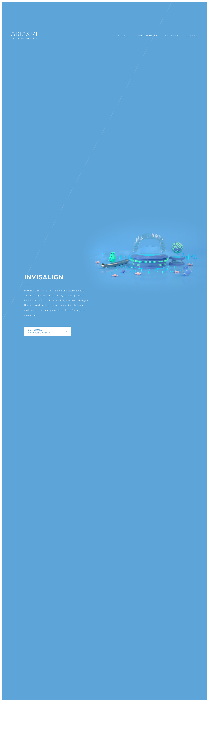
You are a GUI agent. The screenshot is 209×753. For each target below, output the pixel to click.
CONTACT (192, 35)
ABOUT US (123, 35)
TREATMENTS (147, 35)
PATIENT (170, 35)
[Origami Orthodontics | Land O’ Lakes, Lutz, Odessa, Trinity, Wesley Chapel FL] (24, 35)
